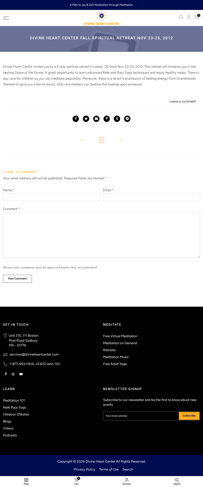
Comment (11, 209)
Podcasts (10, 435)
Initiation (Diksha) (16, 414)
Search (128, 469)
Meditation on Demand (120, 343)
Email (108, 190)
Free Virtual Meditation (120, 336)
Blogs (7, 421)
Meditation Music (116, 357)
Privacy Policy (84, 469)
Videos (8, 428)
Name (8, 190)
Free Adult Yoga (115, 364)
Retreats (109, 350)
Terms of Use (109, 469)
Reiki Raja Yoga (14, 407)
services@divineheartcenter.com (34, 354)
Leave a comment (182, 101)
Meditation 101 (14, 400)
